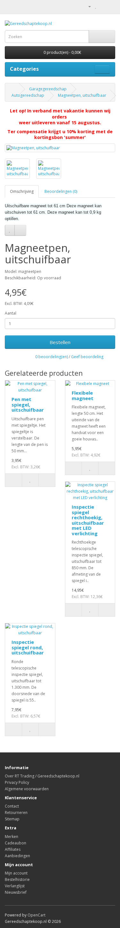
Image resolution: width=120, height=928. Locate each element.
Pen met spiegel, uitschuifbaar (28, 404)
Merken (11, 836)
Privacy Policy (17, 782)
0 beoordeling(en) (51, 356)
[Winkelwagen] (102, 6)
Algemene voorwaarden (27, 789)
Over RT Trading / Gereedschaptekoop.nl (42, 776)
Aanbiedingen (17, 855)
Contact (12, 806)
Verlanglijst (15, 886)
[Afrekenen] (110, 6)
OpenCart (36, 915)
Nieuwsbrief (16, 892)
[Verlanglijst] (10, 230)
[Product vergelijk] (20, 230)
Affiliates (12, 849)
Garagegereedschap (48, 89)
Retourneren (16, 812)
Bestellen (60, 342)
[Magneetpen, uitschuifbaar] (60, 148)
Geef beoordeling (87, 356)
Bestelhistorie (17, 879)
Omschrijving (22, 191)
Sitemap (12, 819)
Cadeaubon (15, 843)
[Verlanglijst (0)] (96, 6)
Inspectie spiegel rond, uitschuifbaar (28, 647)
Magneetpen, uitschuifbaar (82, 95)
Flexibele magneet (82, 395)
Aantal (10, 313)
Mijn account (16, 873)
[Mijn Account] (87, 6)
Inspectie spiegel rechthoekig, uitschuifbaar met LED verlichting (88, 520)
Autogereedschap (28, 95)
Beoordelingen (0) (60, 191)
